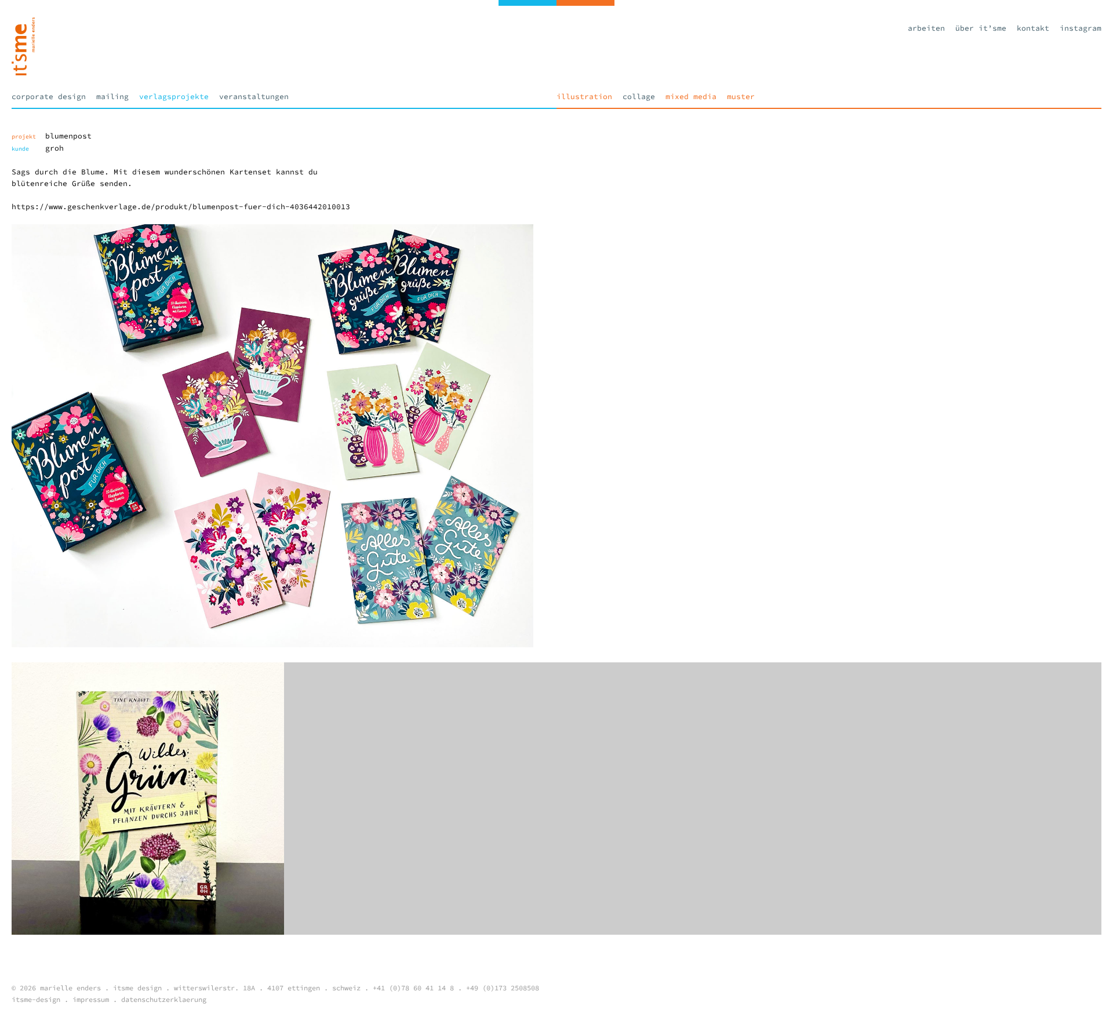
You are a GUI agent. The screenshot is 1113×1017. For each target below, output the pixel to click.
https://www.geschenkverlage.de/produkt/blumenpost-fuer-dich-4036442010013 (181, 207)
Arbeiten (926, 28)
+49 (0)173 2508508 (502, 987)
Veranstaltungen (254, 96)
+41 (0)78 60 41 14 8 (413, 987)
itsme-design (36, 999)
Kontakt (1033, 28)
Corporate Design (49, 96)
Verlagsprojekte (174, 96)
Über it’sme (980, 28)
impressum (90, 999)
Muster (741, 96)
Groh (54, 148)
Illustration (584, 96)
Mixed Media (690, 96)
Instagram (1080, 28)
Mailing (112, 96)
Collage (639, 96)
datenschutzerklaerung (163, 999)
